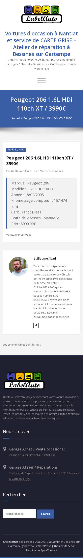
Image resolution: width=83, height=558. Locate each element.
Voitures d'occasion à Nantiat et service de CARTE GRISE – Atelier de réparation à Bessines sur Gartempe (41, 44)
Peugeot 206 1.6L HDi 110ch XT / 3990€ (48, 118)
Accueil (15, 118)
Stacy (66, 546)
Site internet (10, 542)
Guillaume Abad (21, 171)
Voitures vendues (51, 171)
